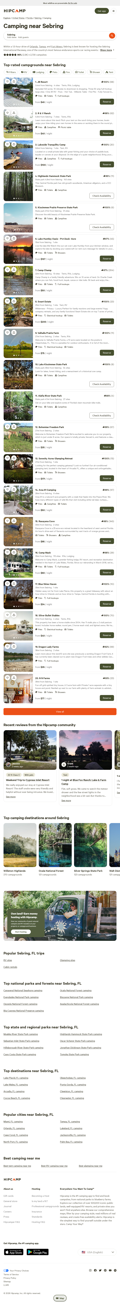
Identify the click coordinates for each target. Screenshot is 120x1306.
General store (10, 1201)
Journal (7, 1206)
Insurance (37, 1211)
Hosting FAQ (38, 1221)
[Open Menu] (113, 11)
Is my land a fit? (40, 1201)
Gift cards (8, 1195)
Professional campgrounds (45, 1206)
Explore (7, 17)
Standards (37, 1216)
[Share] (14, 81)
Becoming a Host (40, 1195)
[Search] (112, 36)
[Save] (7, 81)
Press (6, 1216)
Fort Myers (56, 46)
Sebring (38, 17)
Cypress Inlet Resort (37, 780)
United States (18, 17)
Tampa (42, 46)
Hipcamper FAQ (12, 1221)
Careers (7, 1211)
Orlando (34, 46)
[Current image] (14, 104)
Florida (29, 17)
